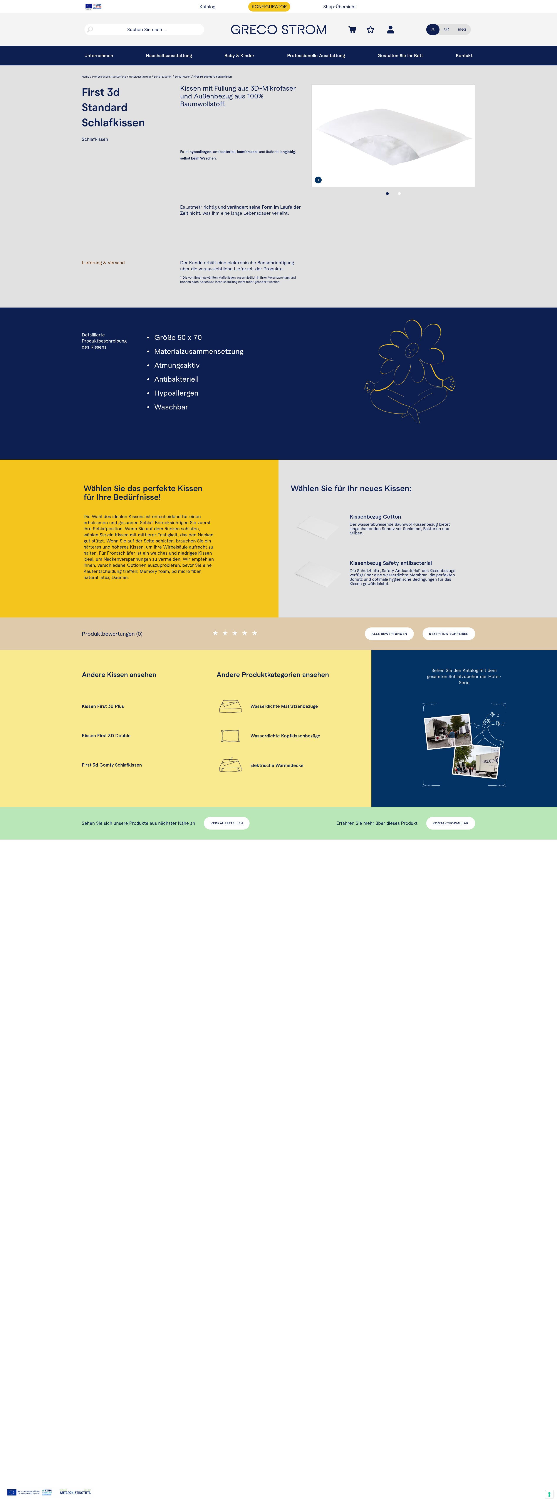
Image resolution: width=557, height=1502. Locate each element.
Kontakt (464, 55)
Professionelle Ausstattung (316, 55)
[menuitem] (462, 29)
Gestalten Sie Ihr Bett (400, 55)
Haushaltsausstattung (169, 55)
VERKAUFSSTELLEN (226, 823)
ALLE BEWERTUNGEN (389, 633)
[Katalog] (464, 745)
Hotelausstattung (140, 76)
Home (85, 76)
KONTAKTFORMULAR (451, 823)
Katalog (207, 6)
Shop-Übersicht (339, 6)
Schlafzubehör (163, 76)
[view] (318, 179)
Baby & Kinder (239, 55)
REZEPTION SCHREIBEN (449, 633)
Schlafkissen (182, 76)
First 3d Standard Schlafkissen (212, 76)
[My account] (370, 29)
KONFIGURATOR (269, 6)
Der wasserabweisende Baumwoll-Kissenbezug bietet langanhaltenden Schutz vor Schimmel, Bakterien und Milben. (400, 528)
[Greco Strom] (278, 29)
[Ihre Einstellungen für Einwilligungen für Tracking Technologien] (549, 1494)
